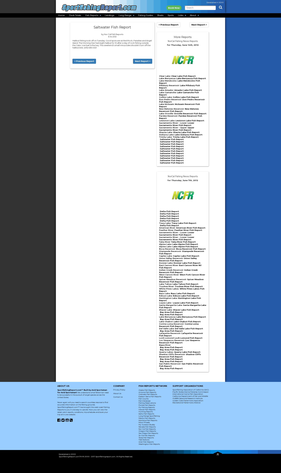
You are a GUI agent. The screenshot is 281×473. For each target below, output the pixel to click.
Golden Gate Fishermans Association (188, 400)
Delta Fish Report (169, 211)
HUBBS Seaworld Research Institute (188, 398)
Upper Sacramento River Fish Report (176, 128)
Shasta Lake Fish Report (186, 132)
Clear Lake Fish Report (183, 76)
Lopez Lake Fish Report (185, 303)
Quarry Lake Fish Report (187, 352)
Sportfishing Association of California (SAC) (191, 390)
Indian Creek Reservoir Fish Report (178, 271)
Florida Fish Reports (147, 405)
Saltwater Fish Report (172, 139)
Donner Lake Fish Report (187, 263)
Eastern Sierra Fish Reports (150, 396)
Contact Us (118, 397)
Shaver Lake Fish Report (186, 310)
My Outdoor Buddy (147, 424)
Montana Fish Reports (148, 420)
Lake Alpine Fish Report (185, 244)
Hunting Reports (146, 411)
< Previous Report (84, 61)
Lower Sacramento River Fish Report (176, 124)
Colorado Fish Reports (148, 394)
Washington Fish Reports (149, 444)
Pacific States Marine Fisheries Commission (191, 392)
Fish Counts (144, 399)
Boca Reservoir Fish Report (191, 249)
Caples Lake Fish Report (186, 256)
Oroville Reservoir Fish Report (190, 113)
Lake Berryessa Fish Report (191, 78)
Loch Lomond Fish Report (188, 338)
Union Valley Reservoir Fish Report (178, 259)
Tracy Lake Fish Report (184, 223)
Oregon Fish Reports (147, 431)
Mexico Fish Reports (147, 418)
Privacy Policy (119, 390)
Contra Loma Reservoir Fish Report (179, 325)
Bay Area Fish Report (171, 312)
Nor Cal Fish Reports (147, 429)
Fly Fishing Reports (147, 407)
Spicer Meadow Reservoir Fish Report (181, 280)
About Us (117, 393)
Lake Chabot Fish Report (187, 321)
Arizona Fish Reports (147, 392)
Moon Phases (144, 422)
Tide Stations (144, 440)
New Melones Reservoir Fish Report (179, 110)
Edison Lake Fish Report (186, 296)
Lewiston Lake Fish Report (189, 120)
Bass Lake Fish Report (183, 293)
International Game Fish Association (188, 394)
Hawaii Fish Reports (147, 409)
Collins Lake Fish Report (186, 97)
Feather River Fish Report (188, 230)
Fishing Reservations (147, 403)
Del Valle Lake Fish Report (189, 328)
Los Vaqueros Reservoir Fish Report (179, 341)
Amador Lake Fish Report (188, 90)
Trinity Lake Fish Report (186, 137)
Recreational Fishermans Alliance (186, 403)
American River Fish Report (190, 228)
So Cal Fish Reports (147, 435)
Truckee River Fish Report (189, 286)
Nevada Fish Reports (147, 427)
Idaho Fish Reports (146, 414)
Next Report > (142, 61)
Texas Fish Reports (146, 438)
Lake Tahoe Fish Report (185, 284)
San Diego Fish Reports (148, 433)
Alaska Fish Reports (147, 390)
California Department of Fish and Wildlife (190, 396)
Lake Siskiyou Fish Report (188, 134)
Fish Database (144, 401)
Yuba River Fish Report (183, 242)
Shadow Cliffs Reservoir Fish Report (180, 355)
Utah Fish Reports (146, 442)
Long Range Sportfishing (149, 416)
